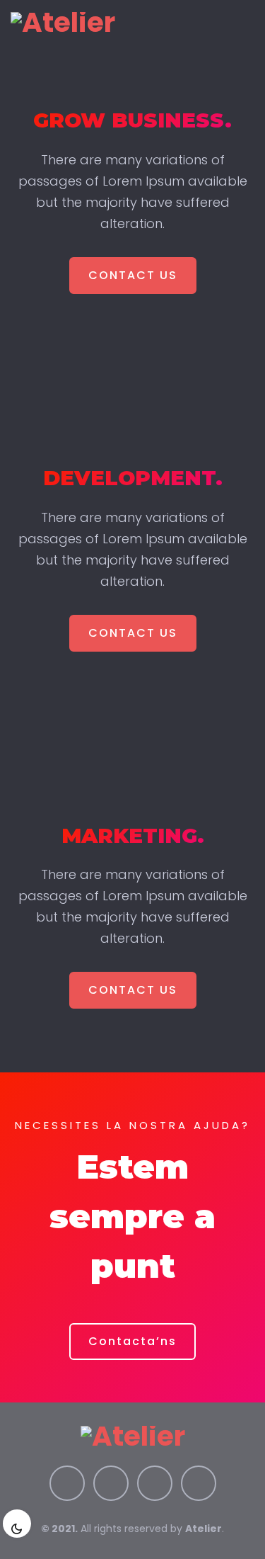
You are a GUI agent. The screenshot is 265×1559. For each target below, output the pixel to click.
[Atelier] (63, 22)
